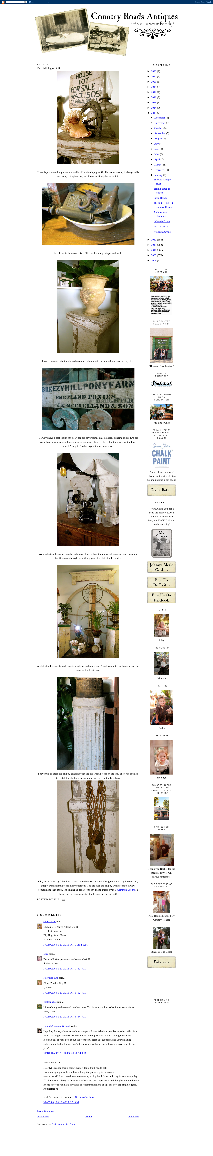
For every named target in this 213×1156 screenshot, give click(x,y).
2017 (154, 92)
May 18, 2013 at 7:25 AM (61, 1102)
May (157, 154)
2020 (154, 81)
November (160, 122)
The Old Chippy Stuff (48, 68)
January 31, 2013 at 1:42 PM (64, 968)
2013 (154, 113)
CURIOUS (49, 921)
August (158, 138)
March (158, 164)
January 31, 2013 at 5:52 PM (64, 992)
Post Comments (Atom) (63, 1123)
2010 (154, 250)
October (158, 128)
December (160, 117)
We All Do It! (161, 226)
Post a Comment (45, 1110)
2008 (154, 260)
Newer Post (43, 1116)
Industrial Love (162, 221)
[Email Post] (62, 899)
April (157, 159)
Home (88, 1116)
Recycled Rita (50, 977)
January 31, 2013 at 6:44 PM (64, 1016)
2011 (154, 244)
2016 (154, 97)
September (160, 133)
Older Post (133, 1116)
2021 (154, 76)
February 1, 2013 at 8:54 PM (64, 1053)
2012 (154, 239)
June (157, 149)
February (159, 169)
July (156, 143)
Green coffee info (84, 1097)
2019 (154, 86)
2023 (154, 71)
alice (45, 953)
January (158, 175)
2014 (154, 107)
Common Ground (126, 889)
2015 (154, 102)
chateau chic (50, 1001)
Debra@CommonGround (56, 1025)
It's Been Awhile (162, 231)
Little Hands (160, 197)
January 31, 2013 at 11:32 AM (65, 944)
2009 (154, 255)
